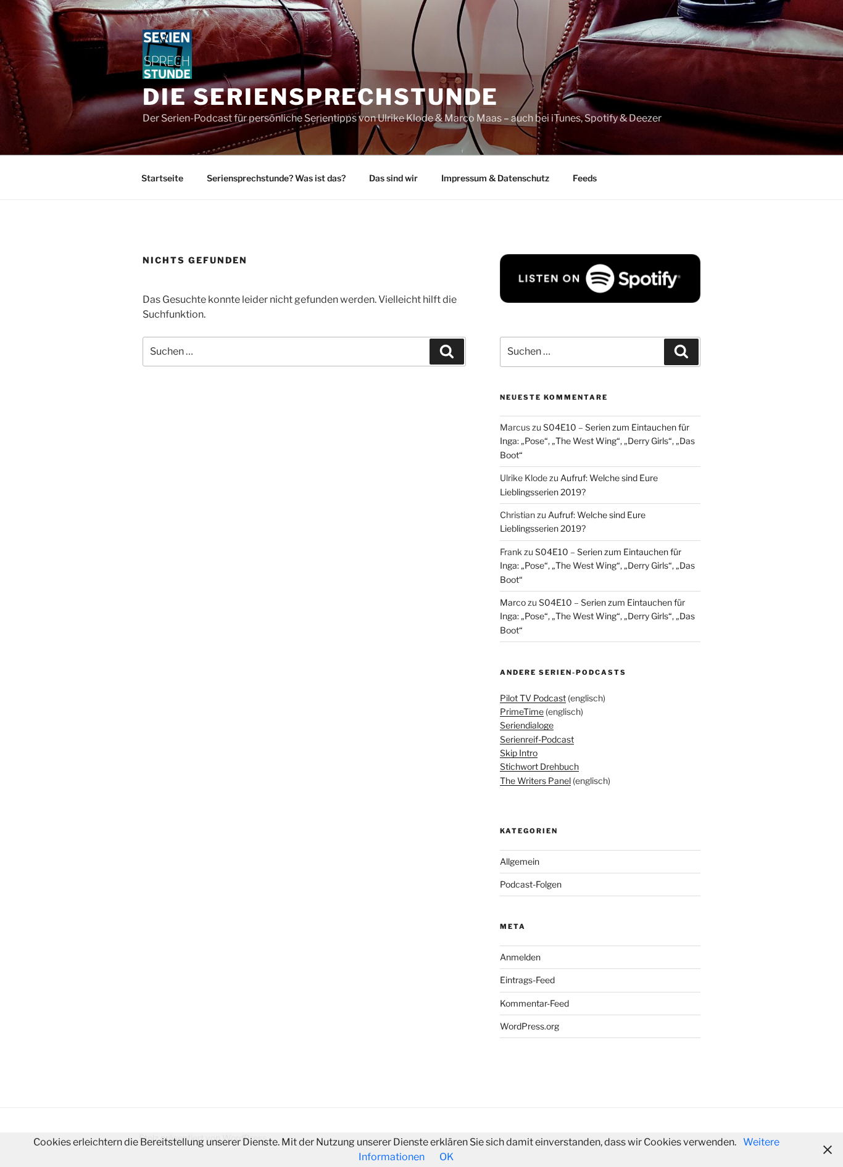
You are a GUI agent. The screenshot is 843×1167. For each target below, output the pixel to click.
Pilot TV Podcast (533, 698)
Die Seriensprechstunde (321, 96)
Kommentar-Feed (534, 1003)
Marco (513, 602)
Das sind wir (393, 178)
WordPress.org (529, 1026)
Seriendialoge (527, 725)
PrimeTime (522, 711)
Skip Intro (519, 753)
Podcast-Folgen (531, 884)
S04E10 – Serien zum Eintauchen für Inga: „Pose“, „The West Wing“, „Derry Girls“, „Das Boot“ (597, 441)
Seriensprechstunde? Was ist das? (276, 178)
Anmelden (520, 957)
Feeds (585, 178)
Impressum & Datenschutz (495, 178)
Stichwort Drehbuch (539, 766)
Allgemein (519, 861)
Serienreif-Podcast (537, 739)
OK (446, 1157)
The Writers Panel (535, 780)
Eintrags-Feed (527, 980)
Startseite (162, 178)
